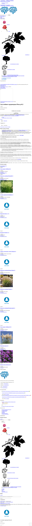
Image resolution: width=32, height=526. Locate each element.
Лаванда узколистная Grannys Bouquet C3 (8, 251)
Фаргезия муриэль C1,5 (4, 213)
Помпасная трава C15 (4, 345)
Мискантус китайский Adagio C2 (6, 289)
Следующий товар (3, 88)
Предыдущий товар (3, 85)
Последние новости (5, 413)
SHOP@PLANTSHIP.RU (10, 0)
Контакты (3, 412)
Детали (3, 117)
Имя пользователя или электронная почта (6, 496)
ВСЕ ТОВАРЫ (4, 79)
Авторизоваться (3, 499)
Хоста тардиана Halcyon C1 (4, 86)
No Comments (7, 394)
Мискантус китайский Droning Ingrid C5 (7, 308)
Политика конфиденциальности (6, 409)
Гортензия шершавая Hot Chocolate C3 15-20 (6, 101)
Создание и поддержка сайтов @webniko (8, 406)
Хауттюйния (15, 84)
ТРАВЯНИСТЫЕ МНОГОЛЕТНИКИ (8, 84)
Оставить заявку (16, 113)
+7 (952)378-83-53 (2, 0)
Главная (1, 84)
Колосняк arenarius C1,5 (4, 232)
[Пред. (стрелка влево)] (0, 525)
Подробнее (1, 505)
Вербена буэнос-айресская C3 (5, 364)
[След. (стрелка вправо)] (1, 525)
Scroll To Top (2, 502)
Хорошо (5, 505)
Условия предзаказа (5, 410)
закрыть (1, 495)
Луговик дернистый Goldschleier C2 (6, 194)
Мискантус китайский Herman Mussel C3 (7, 270)
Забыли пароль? (2, 501)
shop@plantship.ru (4, 387)
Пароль (1, 498)
